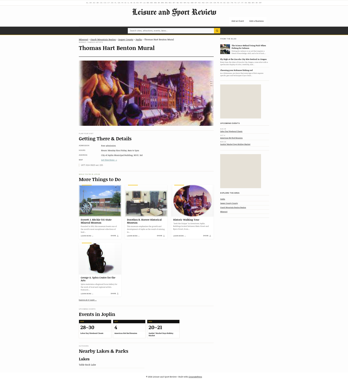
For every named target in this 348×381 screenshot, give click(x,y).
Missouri (83, 39)
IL (128, 3)
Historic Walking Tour (186, 219)
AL (87, 3)
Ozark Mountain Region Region (233, 207)
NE (178, 3)
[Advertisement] (240, 101)
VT (242, 3)
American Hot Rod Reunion (231, 138)
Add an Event (238, 21)
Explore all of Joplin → (88, 300)
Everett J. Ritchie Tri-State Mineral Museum (96, 221)
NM (192, 3)
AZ (94, 3)
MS (166, 3)
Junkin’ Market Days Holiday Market (235, 144)
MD (151, 3)
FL (116, 3)
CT (109, 3)
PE (218, 3)
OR (215, 3)
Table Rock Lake (87, 364)
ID (125, 3)
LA (144, 3)
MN (162, 3)
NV (181, 3)
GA (119, 3)
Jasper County (125, 39)
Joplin (139, 39)
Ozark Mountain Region (103, 39)
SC (224, 3)
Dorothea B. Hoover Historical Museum (144, 221)
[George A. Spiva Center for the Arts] (100, 259)
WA (249, 3)
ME (148, 3)
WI (257, 3)
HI (122, 3)
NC (199, 3)
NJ (188, 3)
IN (131, 3)
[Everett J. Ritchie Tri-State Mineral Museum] (100, 201)
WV (253, 3)
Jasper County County (229, 203)
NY (196, 3)
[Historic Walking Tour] (192, 201)
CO (105, 3)
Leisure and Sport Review (174, 12)
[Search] (217, 30)
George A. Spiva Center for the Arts (98, 279)
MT (174, 3)
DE (112, 3)
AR (98, 3)
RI (221, 3)
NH (185, 3)
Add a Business (256, 21)
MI (159, 3)
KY (141, 3)
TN (232, 3)
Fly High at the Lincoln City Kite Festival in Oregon (243, 59)
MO (170, 3)
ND (203, 3)
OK (211, 3)
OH (207, 3)
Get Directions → (109, 159)
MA (155, 3)
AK (91, 3)
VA (246, 3)
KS (137, 3)
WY (260, 3)
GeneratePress (195, 376)
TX (235, 3)
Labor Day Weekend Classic (231, 131)
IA (134, 3)
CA (101, 3)
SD (228, 3)
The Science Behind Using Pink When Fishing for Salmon (249, 46)
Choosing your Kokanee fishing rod (236, 70)
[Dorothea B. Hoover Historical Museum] (146, 201)
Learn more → (87, 236)
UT (239, 3)
